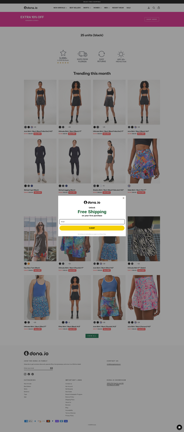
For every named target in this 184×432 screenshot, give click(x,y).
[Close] (123, 198)
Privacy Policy (103, 234)
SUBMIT (92, 228)
